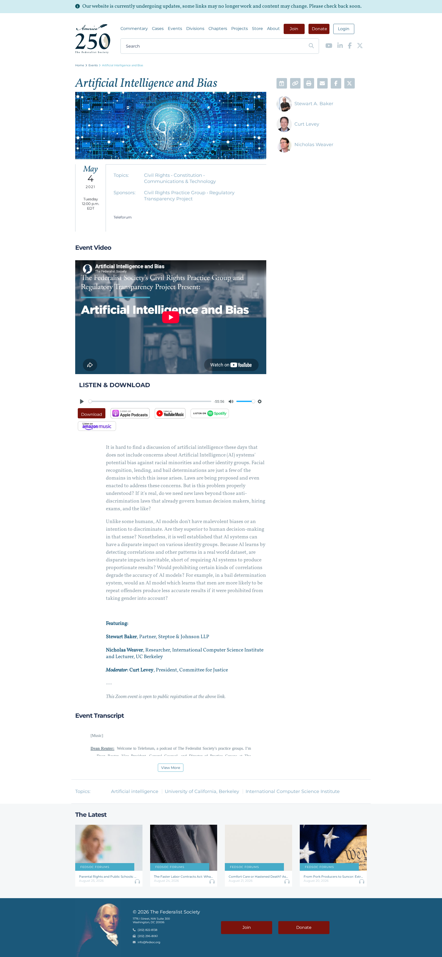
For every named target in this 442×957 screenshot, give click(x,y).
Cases (158, 28)
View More (170, 767)
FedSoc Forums (94, 867)
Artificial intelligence (134, 791)
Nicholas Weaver (313, 144)
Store (257, 28)
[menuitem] (134, 28)
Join (294, 28)
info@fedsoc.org (149, 942)
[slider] (150, 401)
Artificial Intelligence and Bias (122, 65)
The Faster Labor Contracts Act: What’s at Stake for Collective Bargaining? (184, 876)
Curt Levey (306, 124)
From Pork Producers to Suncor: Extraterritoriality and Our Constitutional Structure (333, 876)
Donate (319, 28)
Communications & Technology (180, 181)
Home (79, 65)
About (273, 28)
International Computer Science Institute (293, 791)
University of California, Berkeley (202, 791)
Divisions (195, 28)
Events (175, 28)
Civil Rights (157, 175)
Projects (239, 28)
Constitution (188, 175)
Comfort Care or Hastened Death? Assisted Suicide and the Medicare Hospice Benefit (258, 876)
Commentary (134, 28)
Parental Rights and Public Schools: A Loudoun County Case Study (109, 876)
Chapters (217, 28)
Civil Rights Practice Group (175, 192)
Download (91, 414)
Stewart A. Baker (313, 103)
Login (343, 28)
